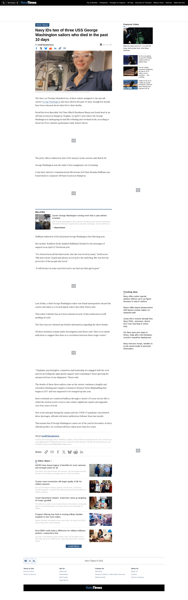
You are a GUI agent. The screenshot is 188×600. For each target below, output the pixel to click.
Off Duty (130, 3)
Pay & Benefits (92, 3)
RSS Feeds (63, 577)
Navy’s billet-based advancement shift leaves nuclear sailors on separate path (138, 310)
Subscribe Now (179, 3)
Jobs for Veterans (137, 577)
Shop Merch (63, 580)
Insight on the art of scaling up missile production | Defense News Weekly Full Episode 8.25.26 (145, 84)
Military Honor (158, 3)
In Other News (42, 461)
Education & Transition (143, 3)
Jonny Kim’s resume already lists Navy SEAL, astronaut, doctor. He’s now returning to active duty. (138, 322)
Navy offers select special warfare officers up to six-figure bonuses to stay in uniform (137, 298)
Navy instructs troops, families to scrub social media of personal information (138, 346)
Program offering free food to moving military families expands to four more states (59, 515)
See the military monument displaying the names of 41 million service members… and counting (146, 72)
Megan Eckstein (59, 227)
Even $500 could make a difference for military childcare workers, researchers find (60, 532)
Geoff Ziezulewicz (46, 45)
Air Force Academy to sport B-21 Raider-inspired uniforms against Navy (145, 59)
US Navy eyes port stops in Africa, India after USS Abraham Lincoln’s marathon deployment (137, 335)
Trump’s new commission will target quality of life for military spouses (58, 482)
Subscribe (63, 571)
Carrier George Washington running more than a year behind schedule (79, 216)
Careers (134, 574)
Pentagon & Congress (118, 3)
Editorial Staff (100, 577)
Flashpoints (103, 3)
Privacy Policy (29, 571)
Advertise (98, 571)
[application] (138, 35)
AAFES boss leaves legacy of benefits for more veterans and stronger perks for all (60, 466)
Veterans (168, 3)
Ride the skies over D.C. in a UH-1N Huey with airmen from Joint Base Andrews (137, 48)
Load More (73, 546)
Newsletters (63, 574)
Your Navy (42, 25)
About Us (134, 571)
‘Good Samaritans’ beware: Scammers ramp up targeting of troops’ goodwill (60, 499)
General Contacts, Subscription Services (110, 574)
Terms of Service (30, 574)
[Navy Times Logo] (28, 2)
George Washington (51, 101)
